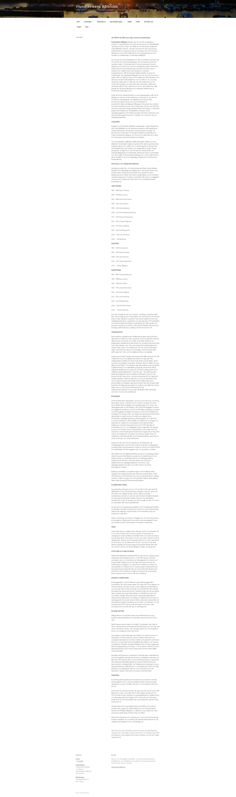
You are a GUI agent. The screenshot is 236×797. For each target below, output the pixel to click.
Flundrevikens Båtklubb (97, 6)
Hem (78, 22)
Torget (79, 27)
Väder (138, 22)
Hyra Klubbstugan (116, 22)
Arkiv (86, 27)
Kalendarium (101, 22)
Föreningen (88, 22)
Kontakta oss (148, 22)
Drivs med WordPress (82, 793)
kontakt (80, 761)
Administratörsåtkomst (118, 767)
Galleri (130, 22)
